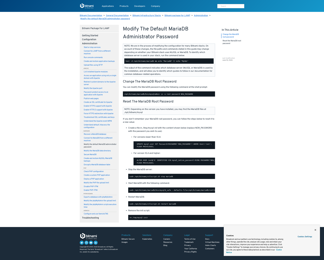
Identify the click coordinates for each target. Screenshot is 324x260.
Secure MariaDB (90, 155)
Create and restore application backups (99, 61)
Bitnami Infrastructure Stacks (147, 15)
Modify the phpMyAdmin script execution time (100, 206)
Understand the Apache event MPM (98, 121)
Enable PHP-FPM (90, 190)
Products (124, 6)
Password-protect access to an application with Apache (96, 93)
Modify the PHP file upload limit (96, 183)
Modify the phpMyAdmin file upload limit (100, 201)
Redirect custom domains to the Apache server (100, 83)
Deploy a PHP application (94, 179)
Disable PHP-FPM (91, 187)
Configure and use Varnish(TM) (96, 214)
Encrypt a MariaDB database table (97, 165)
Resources (167, 242)
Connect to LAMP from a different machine (97, 52)
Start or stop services (92, 47)
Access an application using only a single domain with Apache (100, 77)
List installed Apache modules (96, 72)
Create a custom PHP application (97, 175)
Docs (207, 239)
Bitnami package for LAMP (177, 15)
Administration (201, 15)
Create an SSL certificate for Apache (98, 102)
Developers (139, 6)
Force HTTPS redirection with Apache (98, 114)
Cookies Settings (305, 237)
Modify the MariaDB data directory (97, 151)
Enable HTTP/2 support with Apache (98, 110)
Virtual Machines (212, 242)
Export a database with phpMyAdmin (98, 197)
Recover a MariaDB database (95, 134)
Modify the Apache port (93, 88)
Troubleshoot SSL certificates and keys (99, 117)
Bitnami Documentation (91, 15)
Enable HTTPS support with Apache (98, 106)
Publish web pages (91, 99)
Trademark (189, 242)
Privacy (187, 245)
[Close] (315, 230)
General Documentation (117, 15)
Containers (209, 249)
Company (155, 6)
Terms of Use (189, 239)
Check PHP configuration (94, 172)
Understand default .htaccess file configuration (97, 126)
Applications (108, 6)
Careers (166, 239)
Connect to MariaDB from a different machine (98, 139)
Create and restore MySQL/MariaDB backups (98, 159)
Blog (165, 245)
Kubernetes (147, 239)
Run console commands (93, 57)
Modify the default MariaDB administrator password (105, 18)
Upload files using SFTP (93, 65)
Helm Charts (210, 245)
